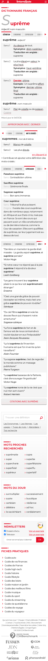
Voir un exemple (36, 531)
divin (29, 49)
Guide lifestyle (12, 577)
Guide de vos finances (16, 561)
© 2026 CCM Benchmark (24, 630)
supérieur (37, 49)
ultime (25, 80)
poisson (39, 109)
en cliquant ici (39, 154)
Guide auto (10, 558)
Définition (7, 168)
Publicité (42, 620)
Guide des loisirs (13, 581)
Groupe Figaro (31, 628)
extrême (36, 68)
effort (41, 84)
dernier (30, 87)
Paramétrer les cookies (28, 625)
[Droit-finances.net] (35, 647)
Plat (15, 109)
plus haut (18, 64)
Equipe (21, 620)
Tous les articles (19, 623)
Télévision (10, 534)
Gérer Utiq (42, 625)
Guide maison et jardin (16, 584)
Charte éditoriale (32, 620)
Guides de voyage (14, 607)
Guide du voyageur (14, 611)
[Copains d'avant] (12, 652)
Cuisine (7, 112)
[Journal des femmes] (12, 642)
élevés (26, 150)
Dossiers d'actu (12, 531)
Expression (29, 34)
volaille (24, 109)
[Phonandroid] (35, 658)
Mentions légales (18, 628)
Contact (10, 623)
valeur (34, 61)
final (15, 90)
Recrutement (36, 623)
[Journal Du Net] (12, 647)
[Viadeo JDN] (35, 652)
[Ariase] (12, 657)
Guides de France (14, 565)
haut (29, 68)
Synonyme (17, 34)
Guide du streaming (15, 600)
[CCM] (35, 642)
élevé (24, 61)
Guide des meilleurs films (18, 588)
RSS (28, 623)
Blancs (16, 144)
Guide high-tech (13, 569)
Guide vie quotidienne (16, 604)
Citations (19, 133)
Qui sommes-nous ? (9, 620)
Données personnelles (10, 625)
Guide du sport (12, 596)
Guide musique (13, 592)
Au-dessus (18, 45)
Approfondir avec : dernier (24, 124)
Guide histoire (12, 573)
